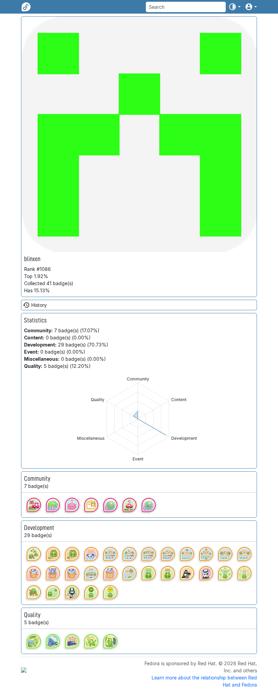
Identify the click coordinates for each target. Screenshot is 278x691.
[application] (137, 419)
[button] (235, 7)
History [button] (39, 305)
